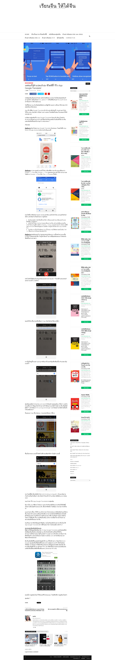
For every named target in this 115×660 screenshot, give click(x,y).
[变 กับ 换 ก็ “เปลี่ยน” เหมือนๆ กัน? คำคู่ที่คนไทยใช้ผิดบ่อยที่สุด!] (46, 639)
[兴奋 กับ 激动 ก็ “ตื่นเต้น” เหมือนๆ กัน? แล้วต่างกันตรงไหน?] (61, 639)
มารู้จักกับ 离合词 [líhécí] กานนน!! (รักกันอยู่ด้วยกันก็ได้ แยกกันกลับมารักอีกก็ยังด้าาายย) (34, 609)
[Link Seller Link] (74, 105)
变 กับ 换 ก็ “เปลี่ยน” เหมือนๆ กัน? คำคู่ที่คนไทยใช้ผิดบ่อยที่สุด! (80, 447)
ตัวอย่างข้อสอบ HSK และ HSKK (73, 34)
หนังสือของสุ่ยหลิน (55, 34)
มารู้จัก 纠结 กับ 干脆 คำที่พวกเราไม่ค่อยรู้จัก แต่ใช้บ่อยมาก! (79, 443)
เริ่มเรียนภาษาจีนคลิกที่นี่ (39, 34)
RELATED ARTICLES (30, 631)
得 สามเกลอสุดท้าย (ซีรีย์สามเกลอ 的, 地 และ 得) (57, 609)
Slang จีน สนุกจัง (85, 417)
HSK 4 (26, 643)
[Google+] (35, 627)
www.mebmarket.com (83, 100)
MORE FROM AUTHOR (42, 631)
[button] (89, 36)
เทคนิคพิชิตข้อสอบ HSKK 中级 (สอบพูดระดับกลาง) (86, 298)
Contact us (70, 38)
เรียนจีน (41, 643)
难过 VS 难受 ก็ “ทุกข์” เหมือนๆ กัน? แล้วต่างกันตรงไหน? (80, 453)
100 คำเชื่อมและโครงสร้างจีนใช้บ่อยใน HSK (86, 213)
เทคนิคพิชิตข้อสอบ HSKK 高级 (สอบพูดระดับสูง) (86, 330)
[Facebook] (33, 627)
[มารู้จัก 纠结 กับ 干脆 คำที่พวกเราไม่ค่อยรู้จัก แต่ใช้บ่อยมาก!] (31, 639)
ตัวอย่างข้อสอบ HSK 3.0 (32, 38)
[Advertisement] (57, 22)
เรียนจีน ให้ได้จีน (85, 395)
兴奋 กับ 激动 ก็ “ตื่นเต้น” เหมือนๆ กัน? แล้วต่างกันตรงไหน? (79, 450)
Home (27, 34)
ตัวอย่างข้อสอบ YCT (48, 38)
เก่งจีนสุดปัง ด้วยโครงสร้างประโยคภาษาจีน (85, 365)
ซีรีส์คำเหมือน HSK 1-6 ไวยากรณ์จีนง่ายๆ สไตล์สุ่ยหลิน (86, 241)
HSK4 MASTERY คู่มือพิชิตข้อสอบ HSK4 (83, 96)
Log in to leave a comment (31, 651)
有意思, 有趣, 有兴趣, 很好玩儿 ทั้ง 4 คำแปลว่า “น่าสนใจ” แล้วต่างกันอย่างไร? (80, 456)
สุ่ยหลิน (27, 90)
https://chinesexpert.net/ (36, 618)
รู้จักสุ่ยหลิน (60, 38)
